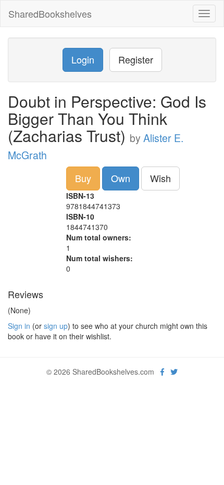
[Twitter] (174, 371)
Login (82, 59)
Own (120, 178)
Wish (160, 178)
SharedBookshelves (50, 13)
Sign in (19, 326)
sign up (56, 326)
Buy (83, 178)
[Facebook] (162, 371)
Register (135, 59)
